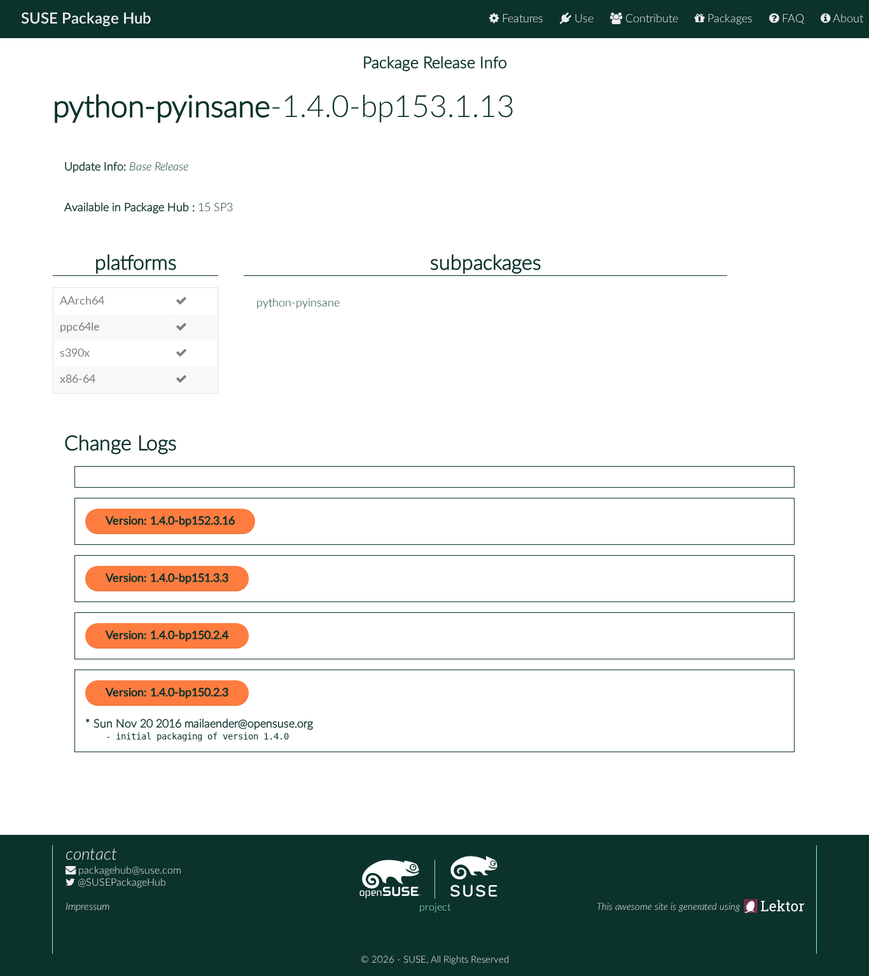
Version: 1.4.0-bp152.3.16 (170, 521)
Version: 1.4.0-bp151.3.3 (167, 578)
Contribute (650, 19)
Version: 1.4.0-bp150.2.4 (167, 636)
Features (521, 19)
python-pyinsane (161, 107)
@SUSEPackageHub (120, 882)
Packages (728, 19)
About (846, 19)
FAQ (791, 19)
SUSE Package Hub (86, 19)
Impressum (87, 907)
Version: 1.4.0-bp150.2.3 (167, 693)
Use (582, 19)
